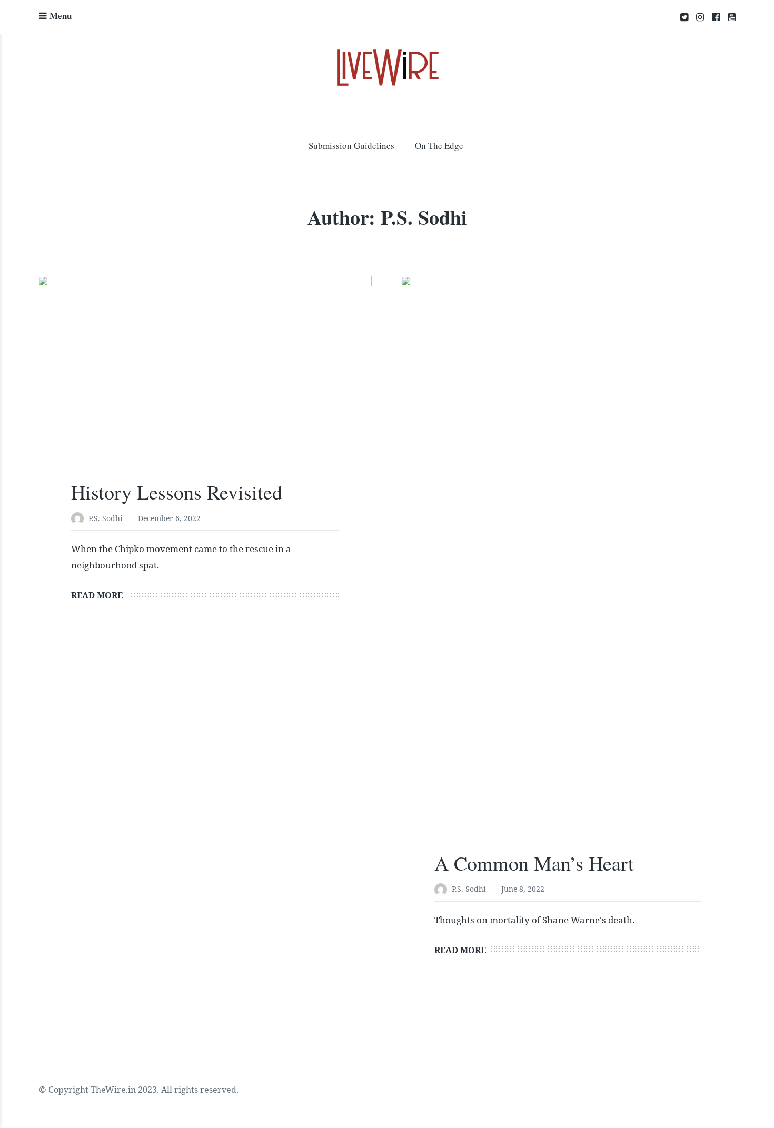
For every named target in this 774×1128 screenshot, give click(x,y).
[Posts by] (79, 519)
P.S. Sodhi (105, 518)
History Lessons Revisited (176, 491)
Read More (97, 595)
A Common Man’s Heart (534, 863)
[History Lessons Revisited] (205, 387)
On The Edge (439, 145)
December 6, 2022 (169, 518)
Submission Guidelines (351, 145)
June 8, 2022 (522, 889)
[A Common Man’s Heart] (568, 572)
